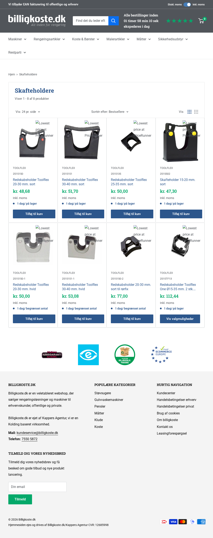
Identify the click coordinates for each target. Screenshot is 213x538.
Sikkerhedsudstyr (170, 39)
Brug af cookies (168, 413)
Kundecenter (166, 393)
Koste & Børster (83, 39)
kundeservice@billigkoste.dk (37, 433)
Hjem (11, 74)
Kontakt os (165, 427)
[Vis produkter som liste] (196, 112)
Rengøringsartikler (47, 39)
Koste (98, 427)
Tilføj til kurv (34, 214)
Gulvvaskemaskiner (108, 400)
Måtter (141, 39)
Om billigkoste (167, 420)
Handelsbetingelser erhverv (176, 400)
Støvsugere (102, 393)
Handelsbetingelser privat (175, 406)
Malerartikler (115, 39)
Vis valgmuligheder (179, 319)
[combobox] (90, 20)
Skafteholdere (28, 74)
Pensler (99, 406)
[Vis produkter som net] (189, 112)
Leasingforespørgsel (172, 433)
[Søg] (113, 20)
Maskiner (15, 39)
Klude (98, 420)
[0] (201, 20)
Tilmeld (20, 499)
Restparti (14, 52)
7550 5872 (29, 439)
